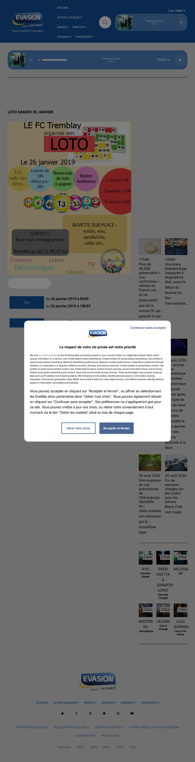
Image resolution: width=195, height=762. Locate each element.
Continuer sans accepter (148, 327)
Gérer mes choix (78, 428)
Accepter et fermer (116, 428)
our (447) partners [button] (47, 355)
